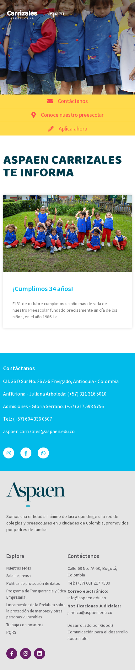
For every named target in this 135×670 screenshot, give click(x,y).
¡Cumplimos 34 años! (43, 288)
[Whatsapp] (43, 453)
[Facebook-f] (25, 453)
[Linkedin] (39, 653)
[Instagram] (8, 453)
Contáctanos (19, 368)
